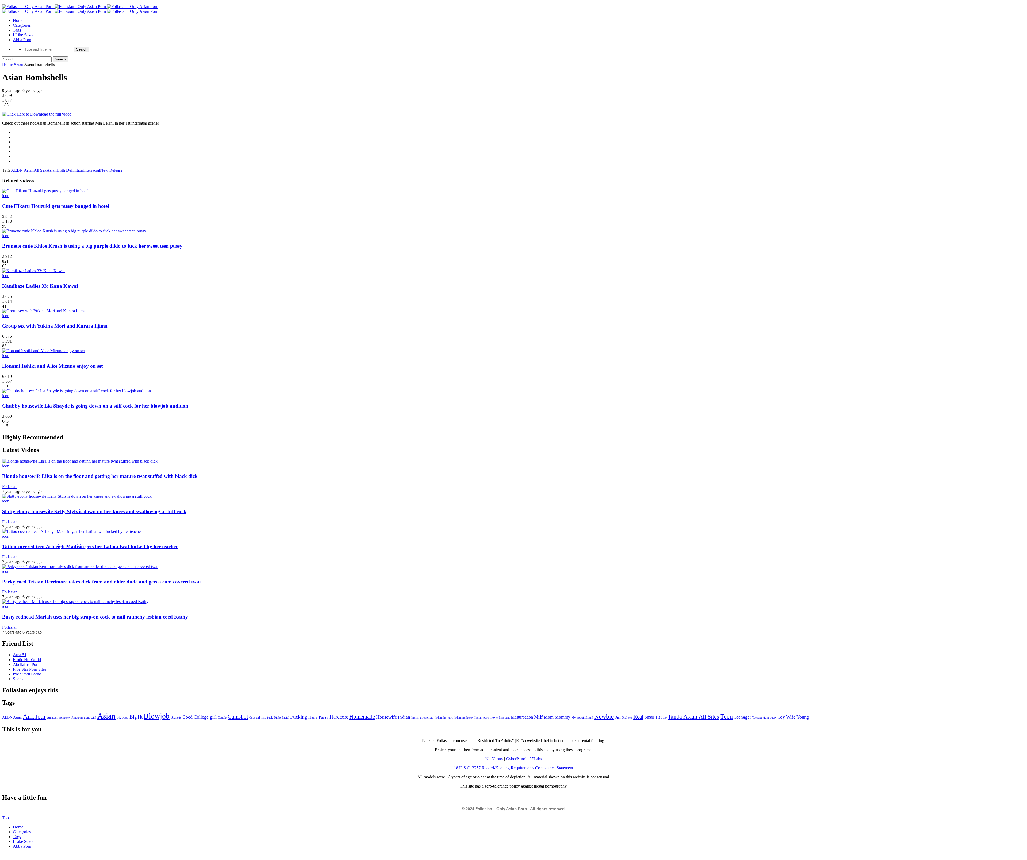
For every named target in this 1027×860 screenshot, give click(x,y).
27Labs (535, 759)
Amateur (34, 716)
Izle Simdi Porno (27, 674)
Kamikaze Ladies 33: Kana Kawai (40, 286)
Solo (664, 717)
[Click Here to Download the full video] (36, 114)
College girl (205, 717)
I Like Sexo (23, 35)
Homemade (362, 716)
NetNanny (494, 759)
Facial (285, 717)
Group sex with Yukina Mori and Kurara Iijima (55, 326)
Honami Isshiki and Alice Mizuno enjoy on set (52, 366)
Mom (549, 717)
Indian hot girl (444, 717)
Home (18, 20)
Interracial (91, 170)
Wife (790, 717)
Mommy (562, 717)
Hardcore (338, 717)
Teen (726, 716)
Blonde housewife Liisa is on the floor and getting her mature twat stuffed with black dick (100, 476)
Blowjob (157, 716)
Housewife (386, 717)
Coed (187, 717)
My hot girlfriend (582, 717)
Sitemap (19, 679)
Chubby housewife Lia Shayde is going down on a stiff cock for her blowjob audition (95, 406)
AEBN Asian (22, 170)
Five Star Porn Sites (29, 669)
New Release (111, 170)
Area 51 (19, 654)
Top (5, 818)
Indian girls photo (422, 717)
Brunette (176, 717)
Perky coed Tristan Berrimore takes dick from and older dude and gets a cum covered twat (101, 582)
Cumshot (238, 716)
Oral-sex (627, 717)
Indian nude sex (463, 717)
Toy (781, 717)
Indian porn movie (486, 717)
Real (638, 716)
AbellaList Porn (26, 664)
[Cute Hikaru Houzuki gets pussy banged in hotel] (45, 191)
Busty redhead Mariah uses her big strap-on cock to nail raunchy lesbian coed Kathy (95, 617)
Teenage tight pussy (764, 717)
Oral (618, 717)
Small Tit (652, 717)
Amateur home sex (58, 717)
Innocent (504, 717)
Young (802, 717)
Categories (22, 25)
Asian (18, 64)
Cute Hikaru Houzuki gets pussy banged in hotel (55, 206)
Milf (538, 717)
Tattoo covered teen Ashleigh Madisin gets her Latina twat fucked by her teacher (90, 546)
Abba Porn (22, 39)
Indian (404, 717)
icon (5, 195)
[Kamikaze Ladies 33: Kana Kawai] (33, 270)
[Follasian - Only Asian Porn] (80, 6)
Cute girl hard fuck (261, 717)
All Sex (40, 170)
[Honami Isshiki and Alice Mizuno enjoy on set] (43, 350)
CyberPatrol (516, 759)
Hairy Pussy (318, 717)
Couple (222, 717)
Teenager (742, 717)
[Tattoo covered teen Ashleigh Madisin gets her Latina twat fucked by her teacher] (72, 531)
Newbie (604, 716)
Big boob (122, 717)
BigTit (136, 717)
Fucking (298, 717)
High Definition (69, 170)
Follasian (9, 486)
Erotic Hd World (27, 659)
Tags (17, 30)
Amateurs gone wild (83, 717)
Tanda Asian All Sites (693, 716)
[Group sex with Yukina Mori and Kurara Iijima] (44, 311)
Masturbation (522, 717)
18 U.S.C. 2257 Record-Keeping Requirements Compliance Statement (513, 768)
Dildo (277, 717)
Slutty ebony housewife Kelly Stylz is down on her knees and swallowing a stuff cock (94, 511)
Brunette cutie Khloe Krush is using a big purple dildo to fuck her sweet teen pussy (92, 246)
